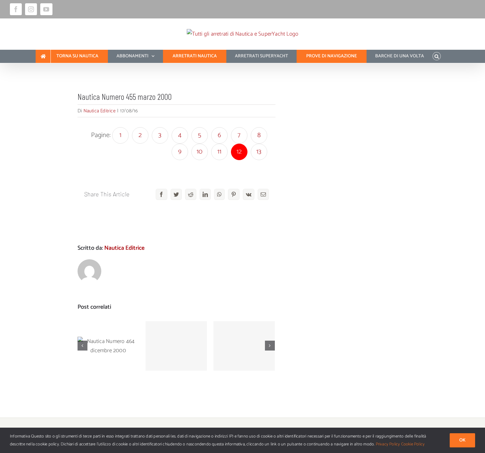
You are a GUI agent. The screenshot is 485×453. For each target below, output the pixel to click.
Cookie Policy (413, 444)
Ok (462, 440)
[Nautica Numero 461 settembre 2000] (244, 346)
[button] (437, 56)
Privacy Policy (388, 444)
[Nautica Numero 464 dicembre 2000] (108, 346)
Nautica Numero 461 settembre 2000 (244, 333)
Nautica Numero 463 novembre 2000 (176, 333)
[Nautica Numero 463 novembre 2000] (176, 346)
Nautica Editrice (99, 111)
